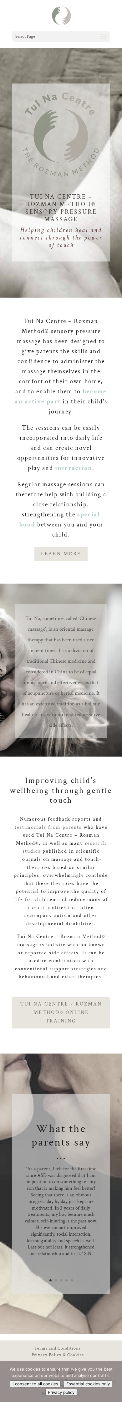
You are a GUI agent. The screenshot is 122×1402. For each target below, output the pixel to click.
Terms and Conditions (57, 1348)
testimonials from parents (48, 827)
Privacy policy (61, 1392)
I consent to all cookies (35, 1383)
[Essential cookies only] (114, 1381)
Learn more (61, 554)
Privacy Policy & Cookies (58, 1355)
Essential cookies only (88, 1383)
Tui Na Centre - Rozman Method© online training (61, 1012)
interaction (73, 468)
